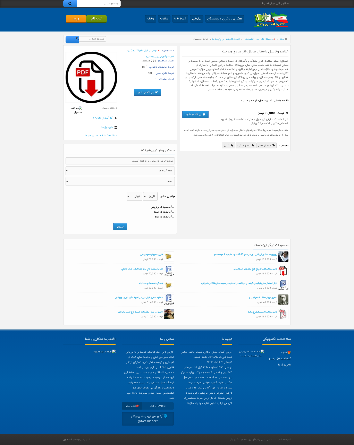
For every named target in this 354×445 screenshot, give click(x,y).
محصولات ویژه (163, 217)
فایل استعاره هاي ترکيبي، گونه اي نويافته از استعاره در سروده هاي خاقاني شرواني (239, 283)
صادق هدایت (244, 145)
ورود (76, 19)
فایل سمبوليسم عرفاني (151, 254)
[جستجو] (70, 3)
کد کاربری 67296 (103, 118)
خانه (282, 39)
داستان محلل (264, 145)
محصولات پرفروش (161, 207)
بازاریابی (196, 18)
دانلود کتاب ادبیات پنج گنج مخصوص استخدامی (255, 269)
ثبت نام (96, 19)
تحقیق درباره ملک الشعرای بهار (263, 297)
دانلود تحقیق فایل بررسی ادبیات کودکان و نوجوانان (139, 297)
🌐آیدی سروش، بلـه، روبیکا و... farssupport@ (147, 419)
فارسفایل (67, 440)
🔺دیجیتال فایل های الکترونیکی (260, 39)
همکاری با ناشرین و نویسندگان (224, 18)
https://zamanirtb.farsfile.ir (101, 136)
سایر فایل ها (107, 127)
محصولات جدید (162, 212)
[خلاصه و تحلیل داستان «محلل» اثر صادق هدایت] (91, 102)
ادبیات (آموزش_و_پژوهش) (226, 39)
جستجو (120, 226)
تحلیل (227, 145)
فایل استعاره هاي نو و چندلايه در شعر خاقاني (142, 269)
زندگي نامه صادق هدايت (151, 283)
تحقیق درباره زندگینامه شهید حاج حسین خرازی (140, 312)
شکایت (164, 18)
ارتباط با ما (180, 18)
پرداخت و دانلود (193, 114)
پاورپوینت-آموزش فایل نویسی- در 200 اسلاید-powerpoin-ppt (245, 254)
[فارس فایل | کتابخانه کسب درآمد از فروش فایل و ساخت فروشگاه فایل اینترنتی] (271, 19)
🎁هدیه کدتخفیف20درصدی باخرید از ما (279, 358)
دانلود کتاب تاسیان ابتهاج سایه (262, 312)
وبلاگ (150, 18)
